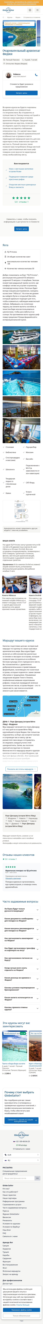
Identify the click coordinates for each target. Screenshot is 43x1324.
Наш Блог (7, 1230)
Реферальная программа (13, 1201)
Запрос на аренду (10, 1274)
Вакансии (7, 1217)
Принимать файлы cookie (21, 1310)
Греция (6, 1245)
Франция (6, 1261)
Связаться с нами (22, 1149)
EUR (9, 1155)
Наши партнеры (10, 1198)
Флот (5, 1268)
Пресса (6, 1211)
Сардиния (7, 1258)
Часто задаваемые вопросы (15, 1208)
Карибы (6, 1255)
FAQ (4, 1233)
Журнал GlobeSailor (11, 1214)
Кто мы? (6, 1188)
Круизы (9, 17)
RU (9, 1160)
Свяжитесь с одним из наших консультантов (20, 1120)
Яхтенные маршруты (11, 1271)
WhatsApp (22, 1145)
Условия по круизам (11, 1223)
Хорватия (7, 1249)
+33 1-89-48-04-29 (22, 1141)
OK (37, 1178)
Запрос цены (21, 93)
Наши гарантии (9, 1195)
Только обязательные (21, 1316)
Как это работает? (10, 1192)
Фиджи (18, 17)
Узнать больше (22, 1305)
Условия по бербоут (11, 1227)
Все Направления (10, 1264)
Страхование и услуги (12, 1204)
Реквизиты (7, 1220)
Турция (6, 1252)
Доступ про (7, 1283)
